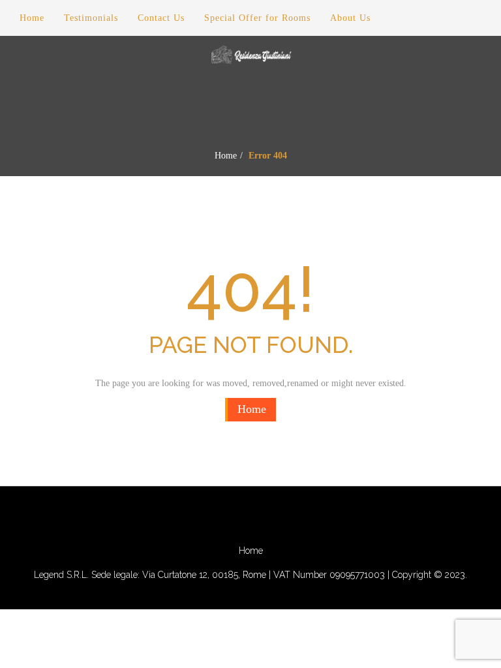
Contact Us (161, 18)
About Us (350, 18)
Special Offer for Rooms (257, 18)
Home (226, 155)
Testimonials (91, 18)
